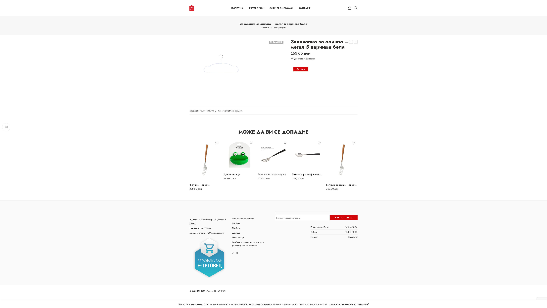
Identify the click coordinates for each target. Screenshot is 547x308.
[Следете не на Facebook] (232, 253)
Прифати (361, 304)
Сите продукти (279, 28)
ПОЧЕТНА (237, 8)
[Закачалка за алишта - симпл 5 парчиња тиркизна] (356, 42)
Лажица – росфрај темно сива (307, 174)
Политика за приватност (243, 218)
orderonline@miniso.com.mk (206, 232)
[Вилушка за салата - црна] (273, 154)
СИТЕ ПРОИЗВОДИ (281, 8)
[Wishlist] (216, 143)
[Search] (356, 8)
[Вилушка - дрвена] (205, 160)
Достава (236, 232)
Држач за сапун (232, 174)
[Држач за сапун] (239, 154)
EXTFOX (221, 290)
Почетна (265, 28)
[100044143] (221, 68)
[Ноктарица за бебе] (351, 42)
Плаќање (236, 228)
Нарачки (236, 223)
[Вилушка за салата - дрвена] (342, 160)
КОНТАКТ (304, 8)
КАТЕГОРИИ (256, 8)
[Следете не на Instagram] (237, 253)
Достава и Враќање (304, 58)
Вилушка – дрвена (199, 185)
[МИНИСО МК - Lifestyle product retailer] (191, 8)
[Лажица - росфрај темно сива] (307, 154)
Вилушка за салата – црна (272, 174)
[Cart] (349, 8)
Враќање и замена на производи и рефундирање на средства (248, 244)
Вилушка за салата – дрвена (341, 185)
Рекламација (238, 237)
